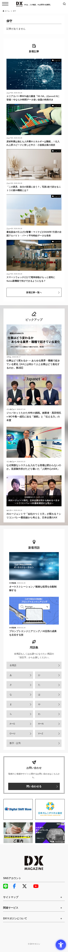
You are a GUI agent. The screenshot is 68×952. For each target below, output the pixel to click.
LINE (7, 886)
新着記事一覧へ (34, 292)
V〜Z (40, 733)
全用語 (13, 665)
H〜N (40, 723)
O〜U (12, 733)
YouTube (37, 886)
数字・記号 (15, 743)
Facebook (17, 886)
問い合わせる (34, 786)
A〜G (12, 723)
